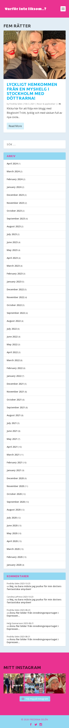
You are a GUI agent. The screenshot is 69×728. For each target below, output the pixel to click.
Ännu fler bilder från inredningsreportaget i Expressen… (33, 614)
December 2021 (15, 383)
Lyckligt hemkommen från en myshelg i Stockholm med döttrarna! (32, 91)
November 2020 (15, 486)
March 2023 (13, 265)
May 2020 (12, 533)
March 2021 (13, 454)
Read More (15, 126)
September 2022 (16, 312)
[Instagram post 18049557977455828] (56, 683)
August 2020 (14, 509)
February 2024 (14, 179)
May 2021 (12, 438)
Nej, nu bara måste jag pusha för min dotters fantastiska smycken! (34, 588)
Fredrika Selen (15, 104)
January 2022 (14, 375)
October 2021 (14, 399)
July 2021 (12, 423)
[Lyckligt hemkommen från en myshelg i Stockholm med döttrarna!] (35, 55)
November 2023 (15, 202)
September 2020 (16, 501)
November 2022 (15, 297)
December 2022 (15, 289)
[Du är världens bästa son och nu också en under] (35, 683)
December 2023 (15, 194)
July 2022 (12, 328)
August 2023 (14, 226)
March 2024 (13, 171)
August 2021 (14, 415)
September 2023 (16, 218)
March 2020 (13, 548)
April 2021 (12, 446)
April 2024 (12, 163)
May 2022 (12, 344)
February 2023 (14, 273)
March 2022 (13, 360)
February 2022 (14, 368)
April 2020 (12, 541)
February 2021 (14, 462)
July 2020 (12, 517)
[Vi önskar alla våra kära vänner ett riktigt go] (14, 683)
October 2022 (14, 305)
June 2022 (12, 336)
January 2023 (14, 281)
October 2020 (14, 493)
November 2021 (15, 391)
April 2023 (12, 257)
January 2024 (14, 187)
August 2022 (14, 320)
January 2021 (14, 470)
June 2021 (12, 430)
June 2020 (12, 525)
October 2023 (14, 210)
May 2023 (12, 250)
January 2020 (14, 564)
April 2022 (12, 352)
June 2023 (12, 242)
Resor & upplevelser (46, 104)
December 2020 (15, 478)
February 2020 (14, 556)
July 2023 (12, 234)
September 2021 (16, 407)
